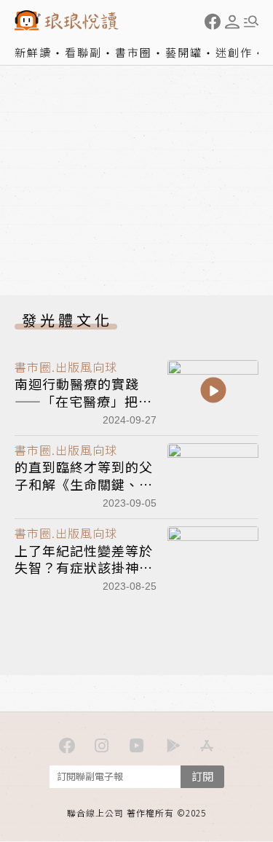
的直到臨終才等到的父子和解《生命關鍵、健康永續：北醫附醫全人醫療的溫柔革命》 (84, 492)
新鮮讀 (33, 52)
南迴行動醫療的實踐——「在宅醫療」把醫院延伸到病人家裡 (83, 400)
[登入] (232, 22)
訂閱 (202, 776)
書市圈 (133, 52)
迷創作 (234, 52)
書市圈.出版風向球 (66, 366)
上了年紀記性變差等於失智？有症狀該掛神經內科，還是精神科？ (84, 567)
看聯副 (83, 52)
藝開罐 (183, 52)
